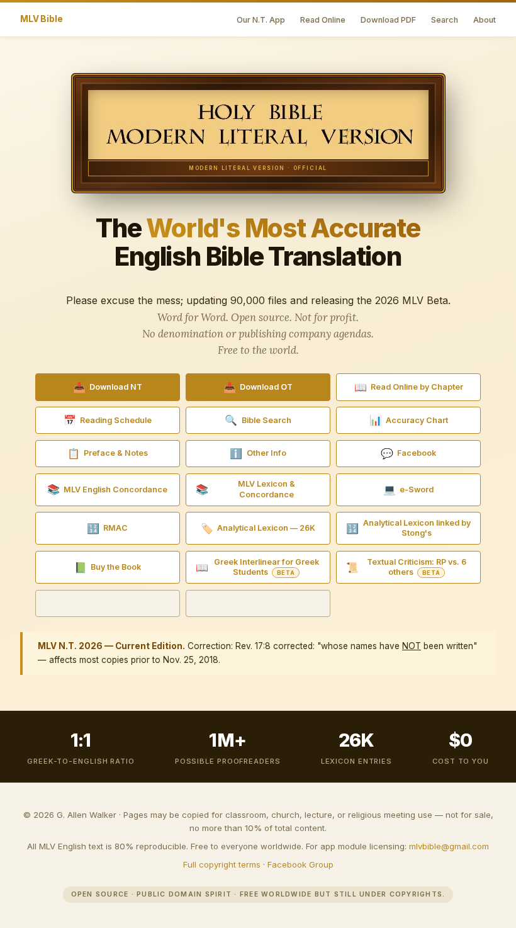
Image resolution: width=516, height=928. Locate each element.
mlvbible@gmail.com (449, 846)
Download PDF (388, 20)
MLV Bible (41, 19)
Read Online (322, 20)
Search (444, 20)
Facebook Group (300, 864)
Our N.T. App (261, 20)
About (484, 20)
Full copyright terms (222, 864)
